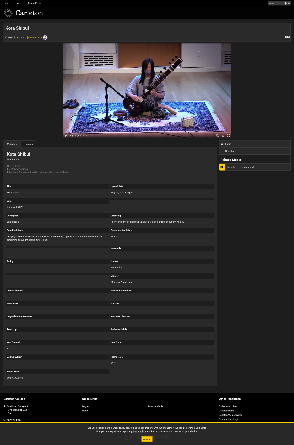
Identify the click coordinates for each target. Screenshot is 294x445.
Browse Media (34, 3)
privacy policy (138, 431)
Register (229, 150)
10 (29, 385)
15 (40, 385)
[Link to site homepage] (23, 12)
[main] (147, 206)
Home (18, 3)
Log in (6, 3)
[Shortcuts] (287, 36)
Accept (147, 438)
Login (228, 143)
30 (50, 385)
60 (60, 385)
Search (289, 3)
